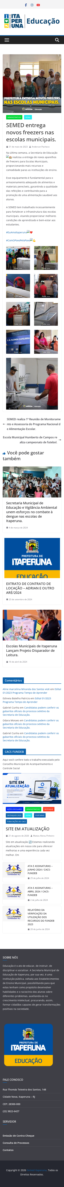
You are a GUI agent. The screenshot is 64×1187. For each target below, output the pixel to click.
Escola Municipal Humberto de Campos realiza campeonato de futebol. (30, 439)
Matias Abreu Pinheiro (43, 835)
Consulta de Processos (16, 1142)
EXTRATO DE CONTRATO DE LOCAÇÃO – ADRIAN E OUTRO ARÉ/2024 (30, 588)
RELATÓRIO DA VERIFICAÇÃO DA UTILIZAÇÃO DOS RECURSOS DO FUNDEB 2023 (41, 917)
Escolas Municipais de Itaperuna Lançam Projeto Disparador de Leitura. (31, 650)
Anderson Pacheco (40, 146)
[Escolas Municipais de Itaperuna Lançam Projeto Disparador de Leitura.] (32, 612)
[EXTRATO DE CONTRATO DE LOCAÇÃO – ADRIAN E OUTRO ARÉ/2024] (32, 540)
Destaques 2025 (14, 815)
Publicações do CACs (16, 821)
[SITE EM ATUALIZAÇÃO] (32, 788)
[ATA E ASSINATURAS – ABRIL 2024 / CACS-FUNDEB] (14, 894)
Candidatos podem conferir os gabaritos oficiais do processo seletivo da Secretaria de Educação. (31, 711)
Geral (28, 117)
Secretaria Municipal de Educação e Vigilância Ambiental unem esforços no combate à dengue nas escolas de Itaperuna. (31, 512)
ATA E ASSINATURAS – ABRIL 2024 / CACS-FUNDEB (40, 891)
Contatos (8, 1150)
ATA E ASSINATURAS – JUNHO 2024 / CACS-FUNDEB (40, 869)
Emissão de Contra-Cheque (18, 1135)
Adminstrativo (14, 117)
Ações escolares (14, 809)
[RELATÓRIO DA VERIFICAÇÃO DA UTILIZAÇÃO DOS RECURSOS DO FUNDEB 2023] (14, 919)
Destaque (48, 809)
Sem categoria (36, 821)
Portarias (39, 815)
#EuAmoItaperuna (16, 232)
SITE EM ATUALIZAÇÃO (27, 829)
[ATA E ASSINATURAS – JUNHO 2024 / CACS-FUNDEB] (14, 872)
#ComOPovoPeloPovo (18, 240)
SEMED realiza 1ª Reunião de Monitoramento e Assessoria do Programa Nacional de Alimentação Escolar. (34, 424)
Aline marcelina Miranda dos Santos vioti (26, 689)
